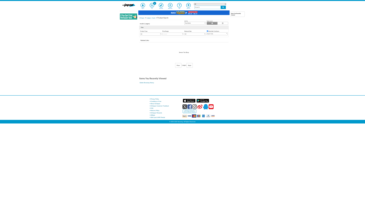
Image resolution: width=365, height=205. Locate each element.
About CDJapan (155, 103)
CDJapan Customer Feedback (160, 106)
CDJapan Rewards (156, 113)
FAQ (152, 108)
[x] (184, 106)
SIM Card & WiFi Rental (158, 117)
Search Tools (210, 33)
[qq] (205, 106)
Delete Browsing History (147, 82)
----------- (165, 34)
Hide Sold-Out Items (213, 31)
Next (189, 65)
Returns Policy (155, 110)
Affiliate (153, 115)
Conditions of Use (156, 101)
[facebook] (189, 106)
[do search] (223, 7)
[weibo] (200, 106)
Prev (178, 65)
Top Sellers (188, 23)
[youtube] (211, 106)
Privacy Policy (155, 99)
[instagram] (194, 106)
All (141, 34)
